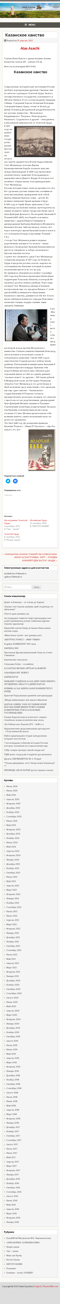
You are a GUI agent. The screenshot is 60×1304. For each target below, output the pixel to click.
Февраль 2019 (13, 1066)
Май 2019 (11, 1054)
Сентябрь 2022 (13, 907)
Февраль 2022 (13, 928)
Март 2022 (11, 924)
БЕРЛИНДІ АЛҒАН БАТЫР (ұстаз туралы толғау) (28, 770)
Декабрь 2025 (13, 808)
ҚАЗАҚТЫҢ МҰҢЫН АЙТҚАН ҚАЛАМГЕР (25, 668)
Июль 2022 (11, 911)
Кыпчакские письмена (15, 659)
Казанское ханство (24, 35)
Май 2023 (11, 881)
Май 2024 (11, 846)
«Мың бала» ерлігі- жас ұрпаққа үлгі (23, 635)
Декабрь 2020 (13, 980)
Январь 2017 (12, 1174)
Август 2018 (12, 1092)
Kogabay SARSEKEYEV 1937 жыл (20, 644)
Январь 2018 (12, 1122)
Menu (32, 24)
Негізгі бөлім (13, 1259)
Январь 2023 (12, 898)
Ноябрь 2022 (12, 903)
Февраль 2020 (13, 1019)
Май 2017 (11, 1157)
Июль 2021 (11, 954)
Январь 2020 (12, 1023)
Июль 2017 (11, 1148)
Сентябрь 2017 (13, 1140)
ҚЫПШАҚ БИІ (11, 648)
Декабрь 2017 (13, 1127)
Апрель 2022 (12, 920)
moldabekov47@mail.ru (15, 573)
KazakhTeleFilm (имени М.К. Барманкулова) (28, 1238)
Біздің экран (12, 1247)
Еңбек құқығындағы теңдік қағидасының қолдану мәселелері (25, 737)
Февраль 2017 (13, 1170)
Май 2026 (11, 795)
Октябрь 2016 (13, 1187)
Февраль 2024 (13, 855)
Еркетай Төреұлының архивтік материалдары (28, 695)
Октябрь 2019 (13, 1036)
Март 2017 (11, 1166)
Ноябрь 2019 (12, 1032)
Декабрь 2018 (13, 1075)
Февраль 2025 (13, 829)
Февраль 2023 (13, 894)
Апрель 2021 (12, 963)
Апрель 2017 (12, 1161)
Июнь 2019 (11, 1049)
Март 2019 (11, 1062)
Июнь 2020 (12, 1002)
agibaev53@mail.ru (13, 576)
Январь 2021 (12, 976)
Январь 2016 (12, 1222)
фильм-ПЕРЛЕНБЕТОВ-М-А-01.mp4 (22, 758)
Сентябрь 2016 (13, 1192)
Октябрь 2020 (13, 989)
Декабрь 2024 (13, 833)
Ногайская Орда (38, 520)
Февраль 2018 (13, 1118)
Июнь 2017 (11, 1153)
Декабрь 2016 (13, 1179)
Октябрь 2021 (13, 946)
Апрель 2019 (12, 1058)
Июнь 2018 (11, 1101)
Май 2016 (11, 1204)
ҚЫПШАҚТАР (11, 677)
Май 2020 (11, 1006)
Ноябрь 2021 (12, 941)
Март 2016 (11, 1213)
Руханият (11, 1268)
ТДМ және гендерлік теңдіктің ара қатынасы (28, 754)
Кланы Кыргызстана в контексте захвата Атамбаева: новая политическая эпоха (25, 718)
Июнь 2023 (11, 877)
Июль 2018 (11, 1097)
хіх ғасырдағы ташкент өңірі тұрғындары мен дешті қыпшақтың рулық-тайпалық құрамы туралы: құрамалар (27, 621)
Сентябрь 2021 (13, 950)
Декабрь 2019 (13, 1028)
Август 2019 (12, 1041)
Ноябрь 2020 (12, 984)
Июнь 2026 (11, 790)
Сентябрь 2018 (13, 1088)
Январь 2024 (12, 859)
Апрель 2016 (12, 1209)
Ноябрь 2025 (12, 812)
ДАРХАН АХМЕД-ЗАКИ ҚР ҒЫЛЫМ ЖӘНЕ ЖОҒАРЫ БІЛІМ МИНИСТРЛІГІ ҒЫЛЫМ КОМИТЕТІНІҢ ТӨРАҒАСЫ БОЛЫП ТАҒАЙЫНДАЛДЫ (25, 708)
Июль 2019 (11, 1045)
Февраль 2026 (13, 803)
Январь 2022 (12, 933)
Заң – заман (12, 1251)
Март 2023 (11, 890)
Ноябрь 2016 (12, 1183)
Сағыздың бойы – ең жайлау (19, 664)
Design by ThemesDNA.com (45, 1286)
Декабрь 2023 (13, 864)
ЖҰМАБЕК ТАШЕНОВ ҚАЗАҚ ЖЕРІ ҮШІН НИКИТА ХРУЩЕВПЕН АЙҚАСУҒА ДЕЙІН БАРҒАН (29, 682)
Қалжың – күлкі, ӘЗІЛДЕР (19, 1272)
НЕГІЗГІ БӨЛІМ (14, 1264)
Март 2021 (11, 967)
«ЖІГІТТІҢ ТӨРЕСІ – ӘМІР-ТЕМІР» (22, 639)
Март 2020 (11, 1015)
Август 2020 (12, 997)
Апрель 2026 (12, 799)
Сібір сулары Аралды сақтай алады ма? (24, 750)
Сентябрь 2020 (14, 993)
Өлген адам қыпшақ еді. (16, 613)
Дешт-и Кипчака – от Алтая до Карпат (24, 602)
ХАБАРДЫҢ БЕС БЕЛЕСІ (16, 672)
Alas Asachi (30, 48)
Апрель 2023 (12, 885)
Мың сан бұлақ (14, 1255)
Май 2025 (11, 825)
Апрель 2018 (12, 1110)
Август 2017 (12, 1144)
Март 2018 (11, 1114)
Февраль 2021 (13, 971)
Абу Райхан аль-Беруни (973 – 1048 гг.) (24, 724)
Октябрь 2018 (13, 1084)
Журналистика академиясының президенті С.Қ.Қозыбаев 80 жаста (27, 730)
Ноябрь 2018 (12, 1079)
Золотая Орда (11, 534)
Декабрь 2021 (13, 937)
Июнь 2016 (11, 1200)
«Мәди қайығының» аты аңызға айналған (25, 700)
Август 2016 (12, 1196)
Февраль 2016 (13, 1217)
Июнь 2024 (11, 842)
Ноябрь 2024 (12, 838)
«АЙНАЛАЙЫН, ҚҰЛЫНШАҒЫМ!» (23, 1242)
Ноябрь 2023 (12, 868)
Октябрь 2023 (13, 872)
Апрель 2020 (12, 1010)
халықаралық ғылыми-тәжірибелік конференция (29, 554)
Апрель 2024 (12, 851)
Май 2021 (11, 959)
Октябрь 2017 (13, 1135)
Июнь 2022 (11, 915)
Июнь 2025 (11, 821)
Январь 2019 (12, 1071)
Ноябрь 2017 (12, 1131)
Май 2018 (11, 1105)
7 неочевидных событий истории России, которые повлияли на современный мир (26, 744)
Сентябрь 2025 (14, 816)
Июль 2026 (11, 786)
